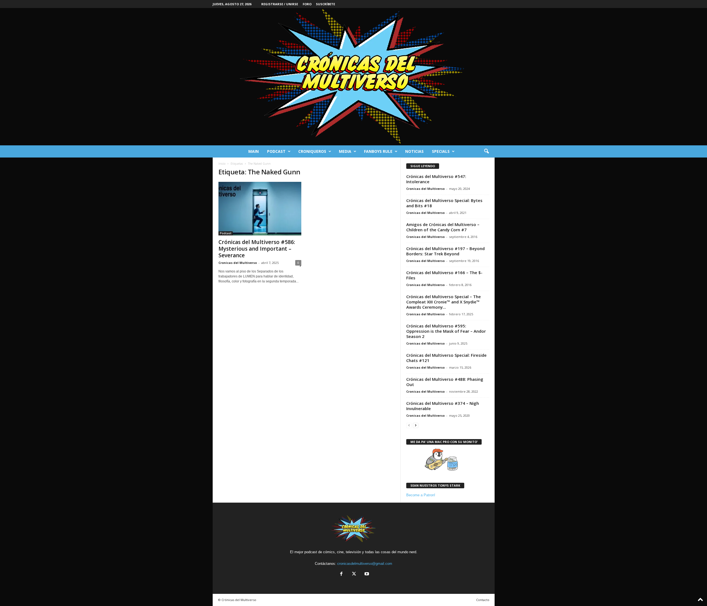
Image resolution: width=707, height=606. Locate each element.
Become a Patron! (420, 495)
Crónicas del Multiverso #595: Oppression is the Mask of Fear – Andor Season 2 (446, 331)
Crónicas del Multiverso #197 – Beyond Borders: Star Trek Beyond (445, 251)
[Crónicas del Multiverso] (353, 76)
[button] (486, 151)
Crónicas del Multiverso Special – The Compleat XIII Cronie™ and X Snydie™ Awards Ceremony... (443, 302)
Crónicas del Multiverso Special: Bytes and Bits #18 (444, 203)
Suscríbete (325, 4)
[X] (354, 574)
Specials (441, 151)
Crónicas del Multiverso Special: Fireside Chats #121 (446, 357)
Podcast (276, 151)
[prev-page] (409, 425)
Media (345, 151)
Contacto (482, 600)
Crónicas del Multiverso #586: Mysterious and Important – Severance (256, 248)
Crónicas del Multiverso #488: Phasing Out (444, 381)
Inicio (221, 164)
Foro (307, 4)
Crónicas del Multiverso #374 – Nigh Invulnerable (442, 405)
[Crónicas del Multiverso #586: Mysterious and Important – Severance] (259, 208)
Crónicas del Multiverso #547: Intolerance (436, 179)
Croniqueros (312, 151)
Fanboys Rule (378, 151)
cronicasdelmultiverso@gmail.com (364, 564)
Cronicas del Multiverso (237, 263)
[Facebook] (341, 574)
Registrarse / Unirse (279, 4)
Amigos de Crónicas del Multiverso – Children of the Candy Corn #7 (442, 227)
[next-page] (415, 425)
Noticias (414, 151)
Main (253, 151)
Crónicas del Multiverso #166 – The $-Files (444, 275)
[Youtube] (366, 574)
